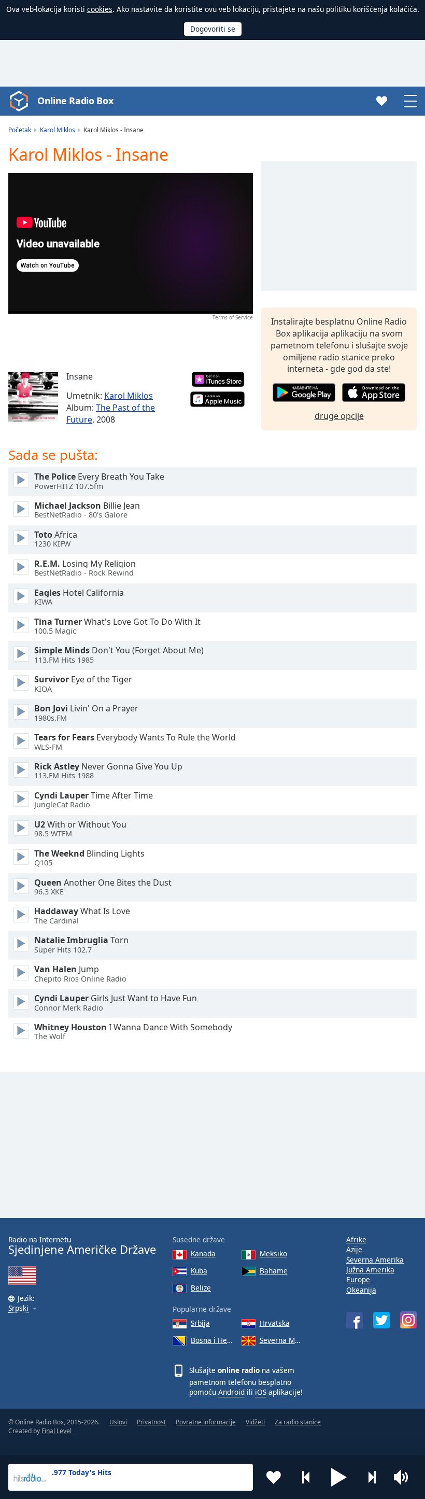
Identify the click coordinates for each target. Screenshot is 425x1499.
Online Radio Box (75, 100)
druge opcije (339, 416)
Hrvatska (275, 1323)
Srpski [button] (18, 1308)
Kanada (203, 1253)
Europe (358, 1279)
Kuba (199, 1271)
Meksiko (273, 1253)
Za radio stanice (298, 1422)
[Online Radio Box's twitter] (381, 1320)
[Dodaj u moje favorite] (273, 1477)
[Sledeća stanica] (371, 1477)
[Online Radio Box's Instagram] (408, 1319)
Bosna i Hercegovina (212, 1340)
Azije (354, 1249)
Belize (201, 1288)
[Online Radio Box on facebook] (354, 1320)
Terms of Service (232, 317)
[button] (339, 1477)
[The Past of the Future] (33, 397)
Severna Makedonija (281, 1340)
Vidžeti (255, 1422)
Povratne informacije (206, 1422)
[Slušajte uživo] (21, 480)
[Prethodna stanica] (306, 1477)
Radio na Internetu (82, 1246)
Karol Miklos (128, 395)
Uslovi (118, 1422)
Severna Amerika (375, 1260)
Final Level (56, 1430)
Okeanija (361, 1290)
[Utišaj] (404, 1477)
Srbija (200, 1323)
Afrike (356, 1239)
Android (231, 1392)
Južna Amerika (370, 1269)
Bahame (274, 1271)
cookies (99, 9)
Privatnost (151, 1422)
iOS (260, 1392)
